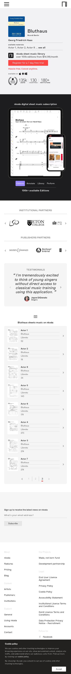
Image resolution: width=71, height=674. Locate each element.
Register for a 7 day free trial (28, 62)
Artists (7, 589)
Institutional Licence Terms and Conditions (52, 605)
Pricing (7, 569)
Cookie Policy (45, 592)
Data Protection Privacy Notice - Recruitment (51, 622)
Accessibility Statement (51, 597)
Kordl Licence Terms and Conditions (51, 613)
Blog (6, 575)
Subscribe (13, 523)
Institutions (10, 601)
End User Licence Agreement (48, 578)
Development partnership (52, 564)
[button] (5, 223)
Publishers (9, 595)
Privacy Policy (46, 586)
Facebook (47, 637)
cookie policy (23, 656)
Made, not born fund (49, 558)
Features (8, 564)
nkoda (7, 558)
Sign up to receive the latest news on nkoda (26, 510)
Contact (8, 632)
